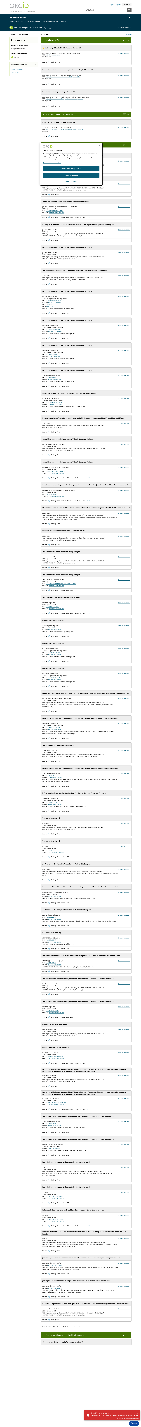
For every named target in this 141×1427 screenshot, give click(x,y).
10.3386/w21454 (51, 1123)
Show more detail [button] (124, 53)
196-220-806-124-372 (54, 1288)
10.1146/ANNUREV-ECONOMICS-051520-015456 (61, 584)
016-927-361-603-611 (54, 356)
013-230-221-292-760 (54, 965)
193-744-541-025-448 (54, 729)
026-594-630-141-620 (54, 404)
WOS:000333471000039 (56, 1198)
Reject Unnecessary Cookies (71, 169)
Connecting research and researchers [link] (22, 11)
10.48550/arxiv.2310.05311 (54, 402)
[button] (128, 34)
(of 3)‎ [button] (88, 217)
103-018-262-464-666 (54, 680)
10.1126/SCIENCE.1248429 (54, 1196)
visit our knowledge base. (130, 1415)
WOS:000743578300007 (56, 609)
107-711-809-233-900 (54, 630)
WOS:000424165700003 (56, 852)
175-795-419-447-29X (54, 1265)
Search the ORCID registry (89, 10)
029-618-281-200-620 (54, 777)
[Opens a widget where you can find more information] (134, 1423)
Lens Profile (15, 72)
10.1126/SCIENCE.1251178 (54, 1219)
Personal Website (17, 70)
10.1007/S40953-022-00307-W (55, 471)
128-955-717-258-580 (54, 331)
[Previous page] (75, 1326)
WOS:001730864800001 (56, 213)
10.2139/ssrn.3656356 (53, 802)
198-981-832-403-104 (54, 942)
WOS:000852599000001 (56, 473)
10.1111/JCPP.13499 (52, 494)
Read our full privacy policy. (52, 163)
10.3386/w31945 (51, 377)
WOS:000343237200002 (56, 1104)
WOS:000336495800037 (56, 1221)
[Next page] (79, 1326)
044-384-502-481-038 (54, 896)
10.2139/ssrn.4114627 (53, 678)
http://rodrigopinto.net (53, 55)
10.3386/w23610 (51, 917)
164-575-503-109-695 (54, 804)
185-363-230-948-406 (54, 303)
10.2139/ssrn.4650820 (53, 354)
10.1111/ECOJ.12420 (52, 1011)
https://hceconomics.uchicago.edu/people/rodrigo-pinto (64, 99)
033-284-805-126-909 (54, 919)
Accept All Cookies (71, 175)
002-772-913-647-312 (54, 1148)
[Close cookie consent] (100, 145)
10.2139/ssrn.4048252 (53, 653)
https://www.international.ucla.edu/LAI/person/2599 (63, 77)
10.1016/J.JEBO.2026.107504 (54, 211)
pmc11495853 (50, 307)
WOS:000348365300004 (56, 1059)
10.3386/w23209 (51, 963)
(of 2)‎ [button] (88, 501)
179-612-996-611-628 (54, 379)
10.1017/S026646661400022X (55, 1057)
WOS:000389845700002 (56, 1013)
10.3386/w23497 (51, 940)
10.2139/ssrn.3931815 (53, 727)
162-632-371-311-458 (54, 1125)
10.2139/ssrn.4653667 (53, 329)
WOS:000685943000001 (56, 496)
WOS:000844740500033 (56, 586)
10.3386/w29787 (51, 628)
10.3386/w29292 (51, 775)
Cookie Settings (71, 181)
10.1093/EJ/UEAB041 (52, 607)
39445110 (50, 305)
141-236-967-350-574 (54, 655)
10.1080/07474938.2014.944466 (56, 1102)
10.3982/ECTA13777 (52, 850)
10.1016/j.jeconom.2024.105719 (56, 301)
